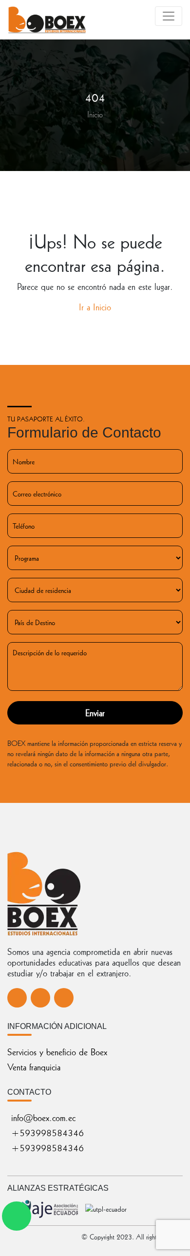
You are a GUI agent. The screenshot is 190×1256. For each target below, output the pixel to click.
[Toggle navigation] (168, 16)
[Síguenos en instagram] (64, 998)
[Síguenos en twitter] (40, 998)
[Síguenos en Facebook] (17, 998)
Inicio (95, 114)
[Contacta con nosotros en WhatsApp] (16, 1216)
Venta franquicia (33, 1067)
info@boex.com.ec (43, 1117)
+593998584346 (47, 1132)
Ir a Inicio (95, 307)
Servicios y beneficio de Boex (57, 1052)
